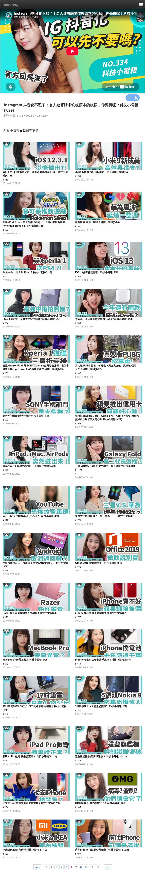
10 (91, 867)
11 (98, 867)
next (108, 867)
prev (37, 867)
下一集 (132, 97)
